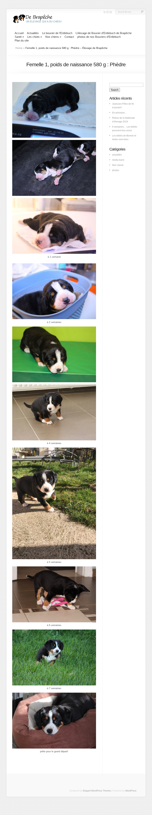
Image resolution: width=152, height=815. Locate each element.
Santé (19, 36)
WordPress (130, 790)
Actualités (33, 33)
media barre (118, 160)
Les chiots (34, 36)
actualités (117, 154)
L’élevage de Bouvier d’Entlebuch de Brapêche (104, 33)
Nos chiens (53, 36)
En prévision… (119, 112)
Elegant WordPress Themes (97, 790)
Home (18, 47)
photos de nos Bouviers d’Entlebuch (99, 36)
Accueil (19, 33)
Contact (69, 36)
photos (115, 170)
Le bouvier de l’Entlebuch (57, 33)
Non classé (117, 165)
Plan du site (22, 40)
